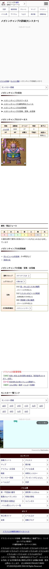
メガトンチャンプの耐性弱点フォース (18, 104)
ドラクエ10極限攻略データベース (16, 531)
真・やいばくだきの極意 (30, 287)
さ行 (19, 406)
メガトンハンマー (23, 308)
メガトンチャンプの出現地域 (15, 108)
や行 (11, 411)
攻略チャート (6, 460)
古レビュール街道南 (11, 256)
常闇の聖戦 (29, 497)
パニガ (25, 385)
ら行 (19, 411)
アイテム (14, 14)
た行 (26, 406)
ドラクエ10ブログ (35, 554)
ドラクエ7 (14, 551)
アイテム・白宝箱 (8, 469)
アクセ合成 (29, 469)
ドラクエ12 (21, 554)
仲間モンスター (31, 473)
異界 (20, 385)
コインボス (29, 501)
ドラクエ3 (24, 548)
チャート (23, 9)
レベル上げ (5, 482)
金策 (2, 520)
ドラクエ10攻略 (4, 81)
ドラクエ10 (43, 551)
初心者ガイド (6, 516)
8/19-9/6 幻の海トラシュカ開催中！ (22, 382)
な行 (34, 406)
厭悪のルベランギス (9, 497)
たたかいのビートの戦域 (30, 293)
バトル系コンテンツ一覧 (11, 505)
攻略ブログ (29, 520)
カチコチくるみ (22, 276)
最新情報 (14, 9)
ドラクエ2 (14, 548)
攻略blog (43, 14)
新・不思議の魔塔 (8, 492)
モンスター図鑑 (15, 81)
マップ (33, 9)
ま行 (4, 411)
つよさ (23, 14)
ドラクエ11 (11, 554)
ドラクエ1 (5, 548)
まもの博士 (13, 385)
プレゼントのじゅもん (34, 478)
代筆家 (32, 385)
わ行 (26, 411)
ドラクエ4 (34, 548)
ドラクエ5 (43, 548)
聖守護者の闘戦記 (8, 501)
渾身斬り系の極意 (27, 300)
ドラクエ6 (4, 551)
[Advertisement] (24, 53)
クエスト (43, 9)
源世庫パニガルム (32, 492)
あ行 (4, 406)
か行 (11, 406)
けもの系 (6, 129)
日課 (27, 482)
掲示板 (33, 14)
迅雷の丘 (7, 260)
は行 (41, 406)
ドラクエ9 (33, 551)
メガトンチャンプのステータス (16, 100)
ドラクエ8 (23, 551)
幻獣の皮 (20, 281)
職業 (2, 473)
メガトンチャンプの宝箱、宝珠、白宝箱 (19, 111)
